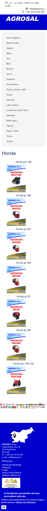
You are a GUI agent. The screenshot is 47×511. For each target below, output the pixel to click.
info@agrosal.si (37, 8)
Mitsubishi (11, 115)
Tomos (9, 136)
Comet (9, 74)
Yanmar (10, 141)
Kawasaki (10, 100)
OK (3, 507)
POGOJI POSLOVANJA (11, 472)
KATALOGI (6, 467)
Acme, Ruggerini (13, 37)
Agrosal (10, 48)
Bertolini (10, 68)
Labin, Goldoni (13, 105)
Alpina (9, 53)
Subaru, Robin (13, 131)
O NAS (5, 470)
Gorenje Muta (12, 84)
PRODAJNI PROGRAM (11, 465)
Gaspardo (11, 79)
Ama (8, 58)
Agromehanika (13, 43)
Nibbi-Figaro (12, 120)
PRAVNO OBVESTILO (11, 475)
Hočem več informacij (26, 502)
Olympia (10, 125)
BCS (8, 63)
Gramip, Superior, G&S (16, 89)
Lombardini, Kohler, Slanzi (17, 110)
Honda (9, 94)
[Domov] (24, 18)
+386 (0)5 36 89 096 (34, 11)
